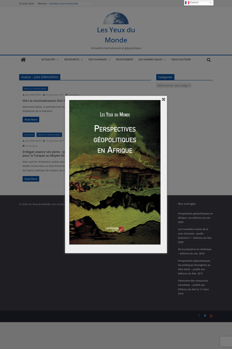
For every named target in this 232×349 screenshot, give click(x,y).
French (193, 2)
